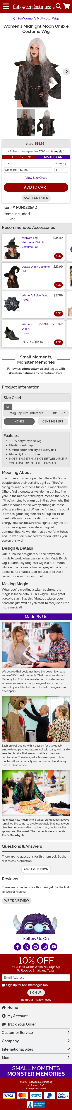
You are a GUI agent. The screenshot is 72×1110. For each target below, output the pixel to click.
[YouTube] (53, 947)
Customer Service (17, 1032)
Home (12, 1007)
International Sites (17, 1049)
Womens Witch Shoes (27, 329)
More (6, 1057)
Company (10, 1041)
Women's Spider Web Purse (35, 297)
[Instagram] (44, 947)
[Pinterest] (35, 947)
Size (6, 163)
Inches (19, 421)
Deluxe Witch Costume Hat (36, 269)
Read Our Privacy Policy (36, 999)
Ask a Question (36, 869)
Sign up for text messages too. (27, 985)
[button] (67, 6)
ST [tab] (8, 407)
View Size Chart (36, 177)
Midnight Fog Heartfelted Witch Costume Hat (33, 242)
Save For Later (36, 198)
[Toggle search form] (58, 6)
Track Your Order (21, 1024)
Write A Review (16, 900)
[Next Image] (66, 71)
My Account (17, 1016)
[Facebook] (17, 947)
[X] (26, 947)
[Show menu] (6, 6)
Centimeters (52, 421)
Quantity (60, 163)
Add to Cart (36, 187)
